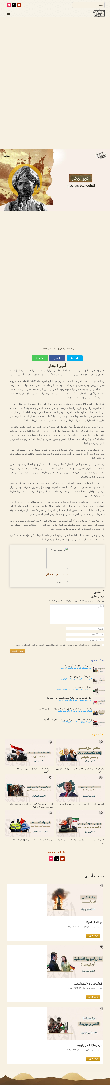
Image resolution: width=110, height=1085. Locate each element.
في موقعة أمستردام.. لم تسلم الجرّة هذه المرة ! (33, 840)
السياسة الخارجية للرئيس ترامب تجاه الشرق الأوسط (82, 804)
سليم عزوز (90, 988)
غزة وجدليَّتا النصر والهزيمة (89, 1045)
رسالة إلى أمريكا (94, 922)
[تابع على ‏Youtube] (19, 5)
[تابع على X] (14, 5)
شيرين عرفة (90, 927)
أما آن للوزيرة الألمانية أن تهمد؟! (87, 984)
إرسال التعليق (17, 651)
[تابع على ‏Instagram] (9, 5)
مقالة (69, 927)
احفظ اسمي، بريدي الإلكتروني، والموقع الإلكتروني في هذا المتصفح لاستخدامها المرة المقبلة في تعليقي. (57, 645)
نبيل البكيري (90, 1050)
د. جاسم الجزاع (57, 574)
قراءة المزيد (93, 936)
